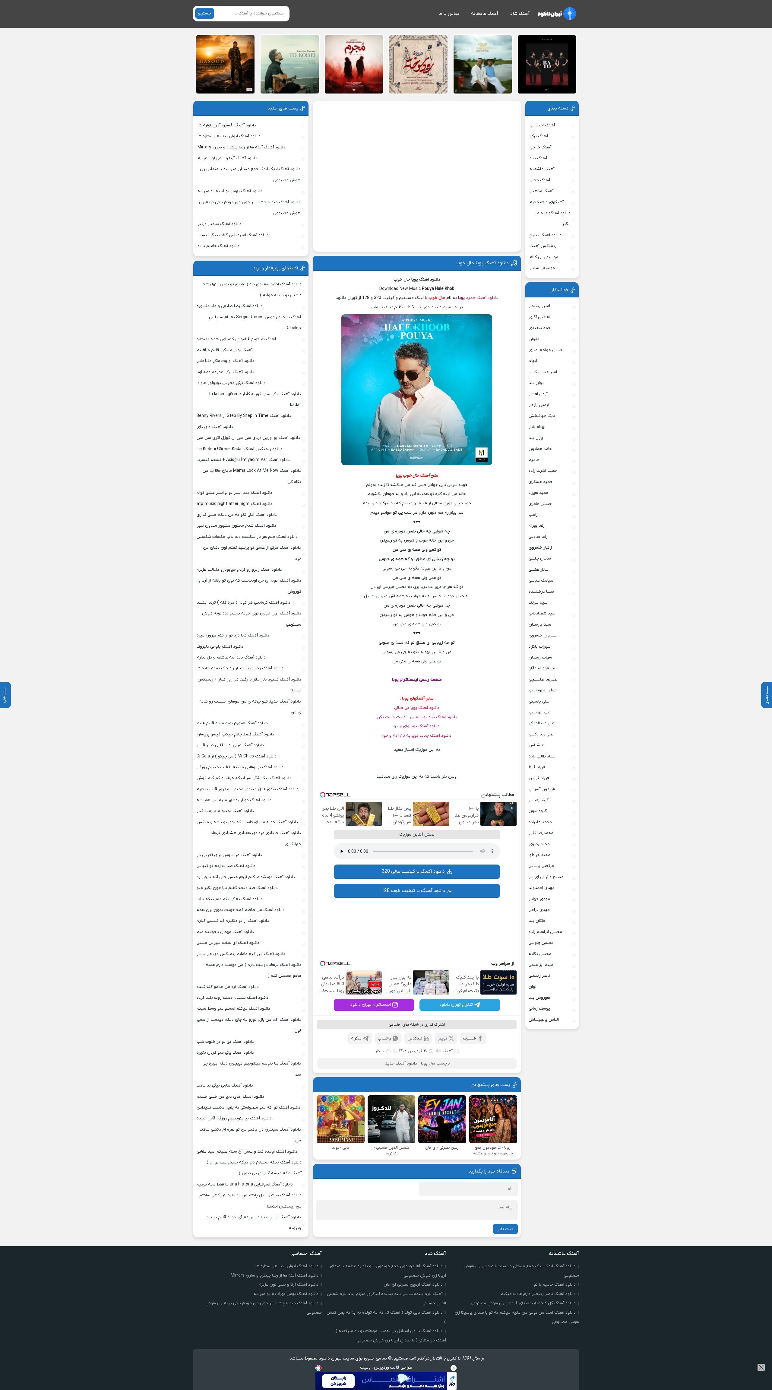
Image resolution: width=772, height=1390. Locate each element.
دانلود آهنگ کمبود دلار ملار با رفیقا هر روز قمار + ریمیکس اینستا (249, 685)
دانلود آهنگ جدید (482, 298)
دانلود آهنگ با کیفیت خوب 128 (413, 891)
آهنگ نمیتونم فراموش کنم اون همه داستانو (236, 339)
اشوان (534, 339)
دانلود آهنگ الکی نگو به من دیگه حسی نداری (237, 515)
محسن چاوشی (541, 943)
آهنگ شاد (520, 14)
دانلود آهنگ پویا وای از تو (417, 726)
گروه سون (538, 811)
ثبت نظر (505, 1229)
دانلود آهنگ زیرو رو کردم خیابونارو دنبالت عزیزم (239, 570)
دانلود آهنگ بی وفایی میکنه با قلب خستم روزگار (240, 767)
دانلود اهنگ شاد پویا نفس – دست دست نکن (417, 717)
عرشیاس (536, 745)
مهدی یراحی (539, 910)
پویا (461, 298)
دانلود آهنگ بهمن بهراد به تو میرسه (230, 191)
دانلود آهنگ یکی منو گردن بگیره (225, 1052)
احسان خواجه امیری (546, 350)
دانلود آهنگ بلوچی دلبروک (220, 646)
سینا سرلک (538, 602)
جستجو (204, 13)
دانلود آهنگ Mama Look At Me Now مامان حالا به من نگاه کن (252, 476)
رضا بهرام (537, 525)
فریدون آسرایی (542, 789)
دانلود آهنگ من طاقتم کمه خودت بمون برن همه (241, 910)
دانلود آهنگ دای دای (215, 427)
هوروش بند (539, 998)
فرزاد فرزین (539, 778)
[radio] (435, 763)
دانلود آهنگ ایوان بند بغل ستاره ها (229, 136)
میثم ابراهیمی (541, 965)
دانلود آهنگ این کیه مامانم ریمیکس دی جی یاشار (241, 954)
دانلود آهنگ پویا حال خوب (482, 263)
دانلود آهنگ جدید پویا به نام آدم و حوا (416, 735)
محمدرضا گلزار (541, 833)
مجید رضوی (539, 844)
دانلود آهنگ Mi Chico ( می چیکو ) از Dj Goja (237, 756)
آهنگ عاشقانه (484, 14)
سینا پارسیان (540, 624)
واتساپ (384, 1038)
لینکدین (414, 1038)
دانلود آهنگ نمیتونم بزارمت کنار (225, 811)
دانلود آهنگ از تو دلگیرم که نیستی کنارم (233, 921)
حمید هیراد (539, 493)
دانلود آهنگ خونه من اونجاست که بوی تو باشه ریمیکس (247, 822)
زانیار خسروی (540, 548)
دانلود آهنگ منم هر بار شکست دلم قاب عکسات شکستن (247, 537)
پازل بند (536, 438)
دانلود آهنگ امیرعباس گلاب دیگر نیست (233, 235)
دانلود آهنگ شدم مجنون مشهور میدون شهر (236, 525)
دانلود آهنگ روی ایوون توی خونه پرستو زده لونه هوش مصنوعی (251, 619)
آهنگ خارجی (540, 147)
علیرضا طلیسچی (543, 679)
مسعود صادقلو (542, 668)
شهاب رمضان (540, 657)
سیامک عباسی (541, 580)
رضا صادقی (538, 537)
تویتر (442, 1038)
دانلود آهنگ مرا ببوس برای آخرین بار (229, 855)
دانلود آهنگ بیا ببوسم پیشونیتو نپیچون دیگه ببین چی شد (251, 1069)
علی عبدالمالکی (541, 723)
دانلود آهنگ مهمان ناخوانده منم (225, 932)
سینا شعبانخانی (542, 613)
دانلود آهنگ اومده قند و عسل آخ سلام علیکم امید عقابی (247, 1151)
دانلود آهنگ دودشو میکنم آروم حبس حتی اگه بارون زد (246, 877)
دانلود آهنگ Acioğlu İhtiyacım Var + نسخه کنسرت (243, 460)
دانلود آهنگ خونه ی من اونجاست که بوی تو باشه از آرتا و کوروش (249, 586)
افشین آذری (539, 317)
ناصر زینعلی (539, 976)
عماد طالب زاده (542, 756)
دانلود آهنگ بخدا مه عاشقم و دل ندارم (231, 657)
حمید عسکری (540, 482)
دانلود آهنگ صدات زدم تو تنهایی (226, 866)
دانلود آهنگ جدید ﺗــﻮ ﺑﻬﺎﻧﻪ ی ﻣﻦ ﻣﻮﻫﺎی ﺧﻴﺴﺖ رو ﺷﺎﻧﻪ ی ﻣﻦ (250, 707)
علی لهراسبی (539, 712)
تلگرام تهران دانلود (456, 1005)
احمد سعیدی (540, 328)
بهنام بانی (537, 427)
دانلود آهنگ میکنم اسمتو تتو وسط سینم (233, 1008)
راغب (533, 515)
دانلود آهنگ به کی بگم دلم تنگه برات (230, 899)
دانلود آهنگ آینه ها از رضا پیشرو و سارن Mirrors (241, 147)
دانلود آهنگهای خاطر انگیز (553, 218)
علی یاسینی (539, 701)
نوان (532, 987)
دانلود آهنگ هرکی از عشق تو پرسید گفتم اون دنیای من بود (252, 553)
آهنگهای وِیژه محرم (547, 202)
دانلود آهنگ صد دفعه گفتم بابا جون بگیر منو (237, 888)
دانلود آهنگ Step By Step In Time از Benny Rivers (244, 416)
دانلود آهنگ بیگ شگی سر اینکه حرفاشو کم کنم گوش (244, 778)
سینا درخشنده (541, 592)
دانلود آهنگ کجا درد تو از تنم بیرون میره (233, 635)
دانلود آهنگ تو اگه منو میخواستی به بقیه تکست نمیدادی (248, 1107)
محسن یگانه (540, 954)
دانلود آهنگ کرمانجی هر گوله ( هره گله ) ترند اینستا (243, 602)
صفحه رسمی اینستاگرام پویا (417, 680)
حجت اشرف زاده (543, 471)
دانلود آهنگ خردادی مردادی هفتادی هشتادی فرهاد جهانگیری (256, 838)
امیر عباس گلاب (543, 372)
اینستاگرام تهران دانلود (370, 1005)
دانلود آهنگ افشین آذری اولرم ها (227, 125)
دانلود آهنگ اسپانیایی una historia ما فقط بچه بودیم (245, 1184)
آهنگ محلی (540, 180)
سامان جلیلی (540, 558)
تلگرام (356, 1038)
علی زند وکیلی (541, 734)
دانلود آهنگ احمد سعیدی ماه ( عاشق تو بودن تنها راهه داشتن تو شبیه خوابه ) (252, 289)
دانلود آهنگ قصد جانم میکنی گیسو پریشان (235, 734)
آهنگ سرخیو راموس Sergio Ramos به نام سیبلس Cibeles (255, 322)
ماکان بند (537, 921)
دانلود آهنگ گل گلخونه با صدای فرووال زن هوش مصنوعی (523, 1303)
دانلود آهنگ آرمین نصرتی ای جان (413, 1284)
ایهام (533, 361)
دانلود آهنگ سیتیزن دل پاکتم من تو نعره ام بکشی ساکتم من (250, 1135)
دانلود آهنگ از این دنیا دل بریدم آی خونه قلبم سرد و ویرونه (254, 1222)
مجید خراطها (539, 855)
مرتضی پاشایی (541, 866)
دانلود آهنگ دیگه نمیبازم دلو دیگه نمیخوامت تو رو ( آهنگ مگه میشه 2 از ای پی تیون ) (254, 1168)
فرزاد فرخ (537, 767)
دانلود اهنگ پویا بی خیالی (416, 708)
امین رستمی (539, 306)
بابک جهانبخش (542, 416)
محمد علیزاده (540, 822)
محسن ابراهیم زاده (545, 932)
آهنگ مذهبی (541, 191)
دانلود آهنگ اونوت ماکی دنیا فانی (225, 361)
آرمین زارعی (539, 405)
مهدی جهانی (539, 899)
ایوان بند (537, 383)
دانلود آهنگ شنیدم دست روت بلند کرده (232, 998)
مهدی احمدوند (542, 888)
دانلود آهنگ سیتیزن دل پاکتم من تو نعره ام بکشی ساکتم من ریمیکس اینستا (250, 1200)
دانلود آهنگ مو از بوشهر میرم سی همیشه (234, 800)
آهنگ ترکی (539, 136)
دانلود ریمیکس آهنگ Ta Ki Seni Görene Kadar (240, 449)
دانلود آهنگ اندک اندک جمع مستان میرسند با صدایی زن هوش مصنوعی (250, 174)
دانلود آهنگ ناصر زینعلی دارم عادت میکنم (538, 1294)
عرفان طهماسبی (543, 690)
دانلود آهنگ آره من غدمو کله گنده (228, 987)
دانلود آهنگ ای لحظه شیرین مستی (228, 943)
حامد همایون (540, 449)
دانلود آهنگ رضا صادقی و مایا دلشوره (230, 306)
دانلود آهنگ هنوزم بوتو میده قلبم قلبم (232, 723)
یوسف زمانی (539, 1008)
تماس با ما (448, 14)
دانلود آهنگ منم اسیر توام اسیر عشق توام (234, 493)
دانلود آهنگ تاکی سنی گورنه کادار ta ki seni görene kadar (255, 399)
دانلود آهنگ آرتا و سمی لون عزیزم (227, 158)
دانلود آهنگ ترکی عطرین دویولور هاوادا (231, 383)
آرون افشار (538, 394)
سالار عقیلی (539, 570)
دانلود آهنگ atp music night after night (234, 504)
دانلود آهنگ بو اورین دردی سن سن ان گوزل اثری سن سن (248, 438)
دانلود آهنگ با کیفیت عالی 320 (413, 871)
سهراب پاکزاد (540, 646)
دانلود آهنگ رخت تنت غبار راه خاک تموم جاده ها (240, 668)
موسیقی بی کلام (544, 257)
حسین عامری (540, 504)
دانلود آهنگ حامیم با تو (218, 246)
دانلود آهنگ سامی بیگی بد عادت (225, 1085)
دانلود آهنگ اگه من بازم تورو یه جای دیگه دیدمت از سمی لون (249, 1025)
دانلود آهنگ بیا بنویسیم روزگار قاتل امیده (234, 1118)
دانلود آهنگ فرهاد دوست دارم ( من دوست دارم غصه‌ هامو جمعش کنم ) (253, 970)
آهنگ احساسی (542, 125)
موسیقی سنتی (542, 268)
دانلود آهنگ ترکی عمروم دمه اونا (225, 372)
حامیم (534, 460)
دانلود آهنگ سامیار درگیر (220, 224)
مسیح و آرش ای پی (546, 877)
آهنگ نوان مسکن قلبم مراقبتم (224, 350)
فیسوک (469, 1038)
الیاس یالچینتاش (544, 1020)
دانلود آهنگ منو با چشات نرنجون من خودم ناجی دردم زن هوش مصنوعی (249, 207)
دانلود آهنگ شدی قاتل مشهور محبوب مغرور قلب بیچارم (248, 789)
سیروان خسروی (543, 635)
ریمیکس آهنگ (543, 246)
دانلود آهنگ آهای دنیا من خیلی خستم (230, 1097)
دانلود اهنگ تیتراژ (546, 235)
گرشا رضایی (539, 800)
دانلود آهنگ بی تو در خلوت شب (225, 1042)
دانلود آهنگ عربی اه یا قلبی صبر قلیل (230, 745)
